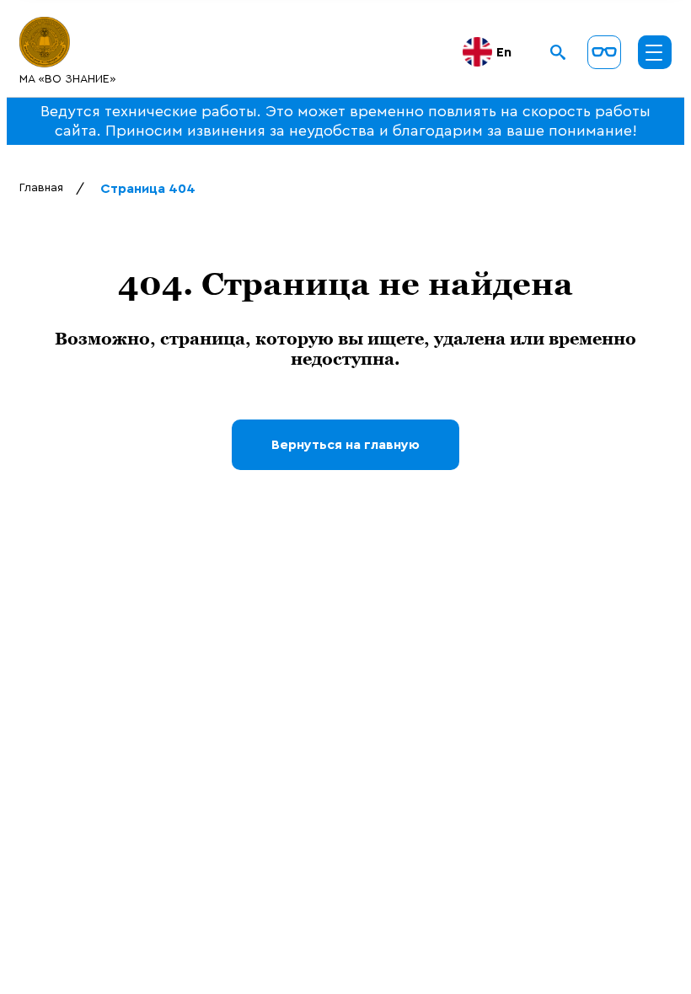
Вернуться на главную (345, 445)
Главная (41, 188)
